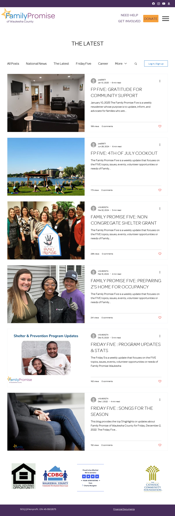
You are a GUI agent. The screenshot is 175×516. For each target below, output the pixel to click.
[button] (129, 21)
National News (36, 63)
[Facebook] (153, 3)
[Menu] (165, 18)
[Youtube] (163, 3)
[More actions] (161, 81)
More (119, 63)
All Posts (13, 63)
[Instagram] (158, 3)
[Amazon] (169, 3)
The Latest (61, 63)
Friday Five (83, 63)
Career (103, 63)
